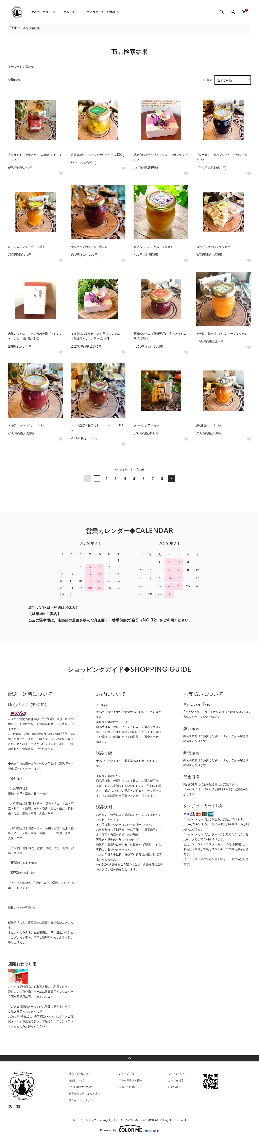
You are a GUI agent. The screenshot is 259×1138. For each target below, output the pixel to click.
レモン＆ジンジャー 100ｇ (26, 247)
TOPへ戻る (129, 1058)
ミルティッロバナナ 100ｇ (26, 425)
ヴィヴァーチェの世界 (101, 12)
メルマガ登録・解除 (130, 1080)
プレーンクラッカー (146, 425)
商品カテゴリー (41, 12)
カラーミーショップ (84, 1120)
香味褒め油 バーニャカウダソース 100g (97, 155)
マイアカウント (177, 1073)
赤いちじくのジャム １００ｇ (153, 247)
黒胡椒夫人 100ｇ (209, 425)
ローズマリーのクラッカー (213, 247)
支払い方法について (80, 1087)
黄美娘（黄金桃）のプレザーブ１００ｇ (221, 333)
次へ (171, 478)
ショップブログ (127, 1073)
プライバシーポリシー (82, 1100)
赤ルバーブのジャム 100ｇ (89, 247)
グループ (69, 12)
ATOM (131, 1087)
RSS (121, 1087)
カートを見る (176, 1080)
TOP (13, 28)
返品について (77, 1080)
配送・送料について (80, 1073)
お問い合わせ (176, 1087)
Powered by (108, 1130)
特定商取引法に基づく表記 (84, 1093)
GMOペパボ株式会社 (147, 1120)
